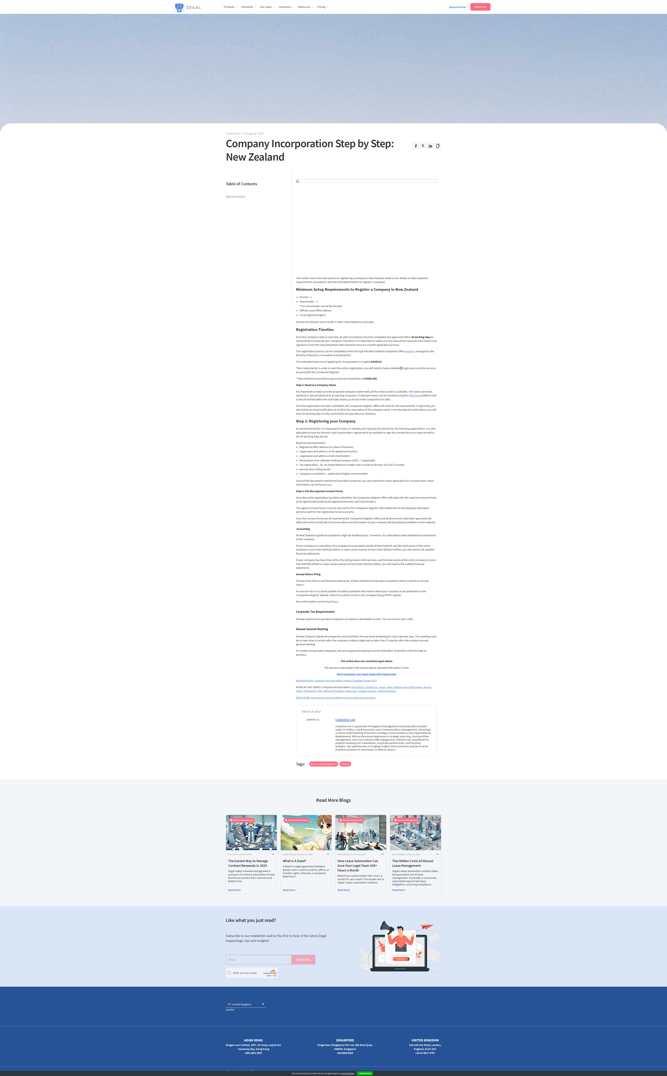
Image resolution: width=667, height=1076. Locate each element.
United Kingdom (386, 691)
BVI (320, 691)
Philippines (310, 691)
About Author (235, 196)
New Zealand (394, 687)
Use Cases (266, 7)
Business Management (324, 764)
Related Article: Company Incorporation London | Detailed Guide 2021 (336, 680)
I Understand (365, 1073)
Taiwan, (419, 687)
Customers (285, 7)
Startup (345, 764)
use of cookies (348, 1073)
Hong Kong (357, 687)
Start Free (480, 7)
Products (229, 7)
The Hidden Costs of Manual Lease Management (412, 863)
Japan (382, 687)
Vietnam (328, 691)
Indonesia (350, 691)
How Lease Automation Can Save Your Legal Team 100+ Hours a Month (357, 865)
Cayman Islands (367, 691)
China (299, 691)
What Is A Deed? (294, 861)
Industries (247, 7)
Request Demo (457, 7)
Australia (408, 687)
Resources (304, 7)
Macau (427, 687)
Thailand (338, 691)
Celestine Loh (345, 720)
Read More (234, 890)
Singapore (371, 687)
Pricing (321, 7)
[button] (246, 1004)
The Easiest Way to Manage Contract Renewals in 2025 (248, 863)
